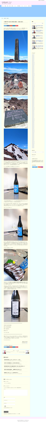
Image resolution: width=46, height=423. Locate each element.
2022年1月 (33, 106)
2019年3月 (33, 138)
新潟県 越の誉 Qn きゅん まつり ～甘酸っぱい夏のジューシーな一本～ (39, 36)
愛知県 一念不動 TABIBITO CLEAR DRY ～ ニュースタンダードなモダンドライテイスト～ (39, 46)
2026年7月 (33, 55)
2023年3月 (33, 93)
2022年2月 (33, 105)
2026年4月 (33, 58)
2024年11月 (33, 74)
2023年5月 (33, 91)
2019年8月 (33, 133)
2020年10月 (33, 120)
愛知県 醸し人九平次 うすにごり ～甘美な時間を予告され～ (11, 372)
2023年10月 (33, 86)
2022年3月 (33, 104)
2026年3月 (33, 59)
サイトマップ (33, 156)
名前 (4, 397)
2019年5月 (33, 136)
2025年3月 (33, 70)
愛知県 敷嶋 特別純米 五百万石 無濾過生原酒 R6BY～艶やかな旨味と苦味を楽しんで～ (14, 366)
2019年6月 (33, 135)
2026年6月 (33, 56)
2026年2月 (33, 60)
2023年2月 (33, 94)
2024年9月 (33, 76)
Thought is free (26, 421)
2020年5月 (33, 125)
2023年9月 (33, 87)
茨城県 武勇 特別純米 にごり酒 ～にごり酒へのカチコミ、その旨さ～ (12, 359)
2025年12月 (33, 62)
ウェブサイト (5, 403)
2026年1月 (33, 61)
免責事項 (39, 0)
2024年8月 (33, 77)
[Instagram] (40, 167)
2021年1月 (33, 117)
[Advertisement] (23, 12)
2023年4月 (33, 92)
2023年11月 (33, 85)
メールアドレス (5, 400)
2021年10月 (33, 109)
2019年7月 (33, 134)
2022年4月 (33, 103)
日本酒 (25, 341)
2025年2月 (33, 71)
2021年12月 (33, 107)
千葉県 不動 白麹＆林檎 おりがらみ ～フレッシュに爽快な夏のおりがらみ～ (39, 41)
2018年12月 (33, 141)
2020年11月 (33, 119)
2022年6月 (33, 101)
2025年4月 (33, 69)
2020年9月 (33, 121)
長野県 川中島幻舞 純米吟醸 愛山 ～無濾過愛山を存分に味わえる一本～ (13, 369)
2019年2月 (33, 139)
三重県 (26, 341)
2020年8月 (33, 122)
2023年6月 (33, 90)
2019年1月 (33, 140)
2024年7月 (33, 78)
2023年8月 (33, 88)
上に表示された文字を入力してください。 (8, 407)
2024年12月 (33, 73)
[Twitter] (34, 167)
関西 (23, 341)
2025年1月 (33, 72)
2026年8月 (33, 54)
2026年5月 (33, 57)
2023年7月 (33, 89)
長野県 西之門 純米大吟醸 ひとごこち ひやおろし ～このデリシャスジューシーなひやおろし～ (39, 31)
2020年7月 (33, 123)
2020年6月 (33, 124)
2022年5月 (33, 102)
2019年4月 (33, 137)
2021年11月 (33, 108)
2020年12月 (33, 118)
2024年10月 (33, 75)
